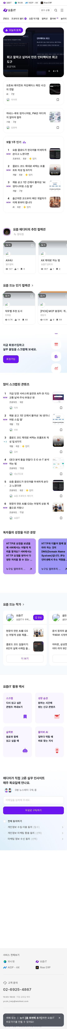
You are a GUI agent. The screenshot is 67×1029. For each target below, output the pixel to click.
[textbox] (33, 800)
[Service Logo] (9, 10)
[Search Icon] (56, 10)
